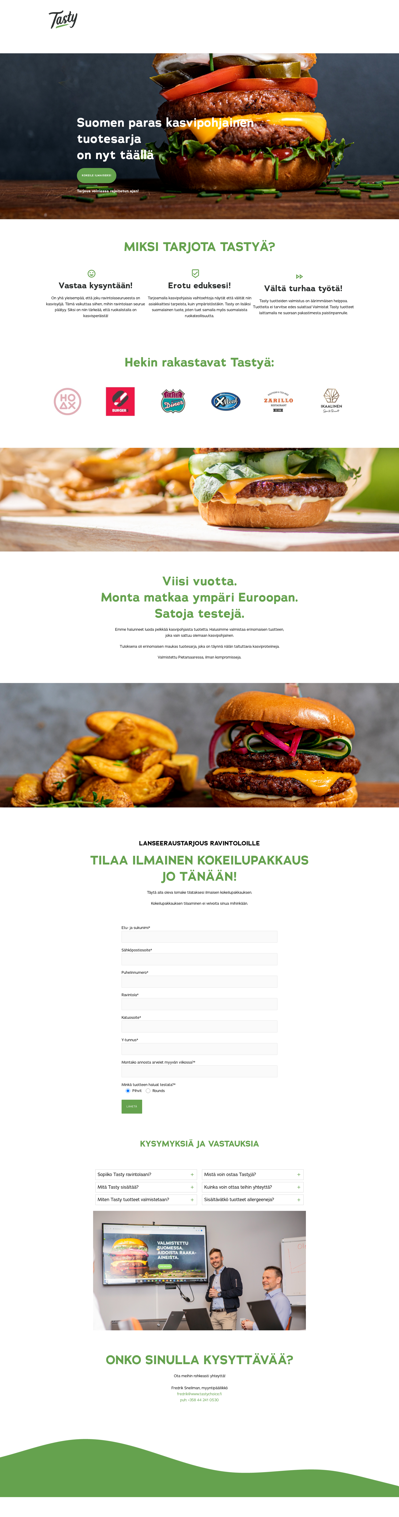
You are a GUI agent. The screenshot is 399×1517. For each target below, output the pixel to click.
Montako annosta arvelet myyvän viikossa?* (158, 1062)
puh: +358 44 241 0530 (199, 1400)
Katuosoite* (131, 1017)
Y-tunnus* (130, 1039)
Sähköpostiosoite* (137, 950)
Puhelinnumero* (135, 972)
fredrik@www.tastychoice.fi (199, 1394)
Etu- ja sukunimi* (136, 927)
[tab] (146, 1174)
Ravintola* (130, 994)
